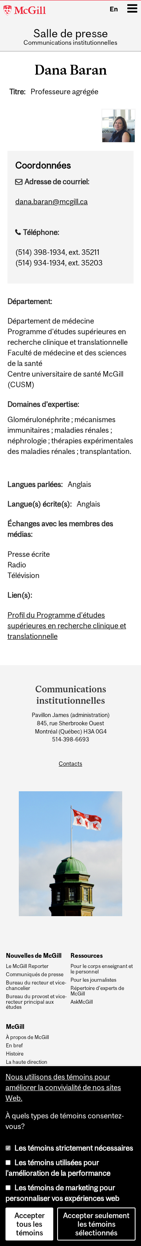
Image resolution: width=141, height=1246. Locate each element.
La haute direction (26, 1062)
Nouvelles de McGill (33, 955)
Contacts (70, 764)
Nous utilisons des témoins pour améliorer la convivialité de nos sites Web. (63, 1087)
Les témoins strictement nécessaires (73, 1148)
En (114, 9)
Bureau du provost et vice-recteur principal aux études (36, 1002)
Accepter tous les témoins (29, 1224)
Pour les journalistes (93, 980)
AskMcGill (81, 1002)
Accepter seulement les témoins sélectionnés (96, 1224)
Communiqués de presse (34, 974)
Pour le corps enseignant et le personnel (101, 969)
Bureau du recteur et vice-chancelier (36, 985)
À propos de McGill (27, 1037)
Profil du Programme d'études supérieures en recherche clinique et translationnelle (66, 625)
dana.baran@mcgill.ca (51, 201)
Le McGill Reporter (27, 966)
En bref (14, 1045)
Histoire (15, 1054)
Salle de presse (70, 34)
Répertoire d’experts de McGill (97, 991)
